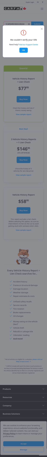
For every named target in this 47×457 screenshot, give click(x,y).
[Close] (42, 28)
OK (23, 50)
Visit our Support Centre (28, 45)
